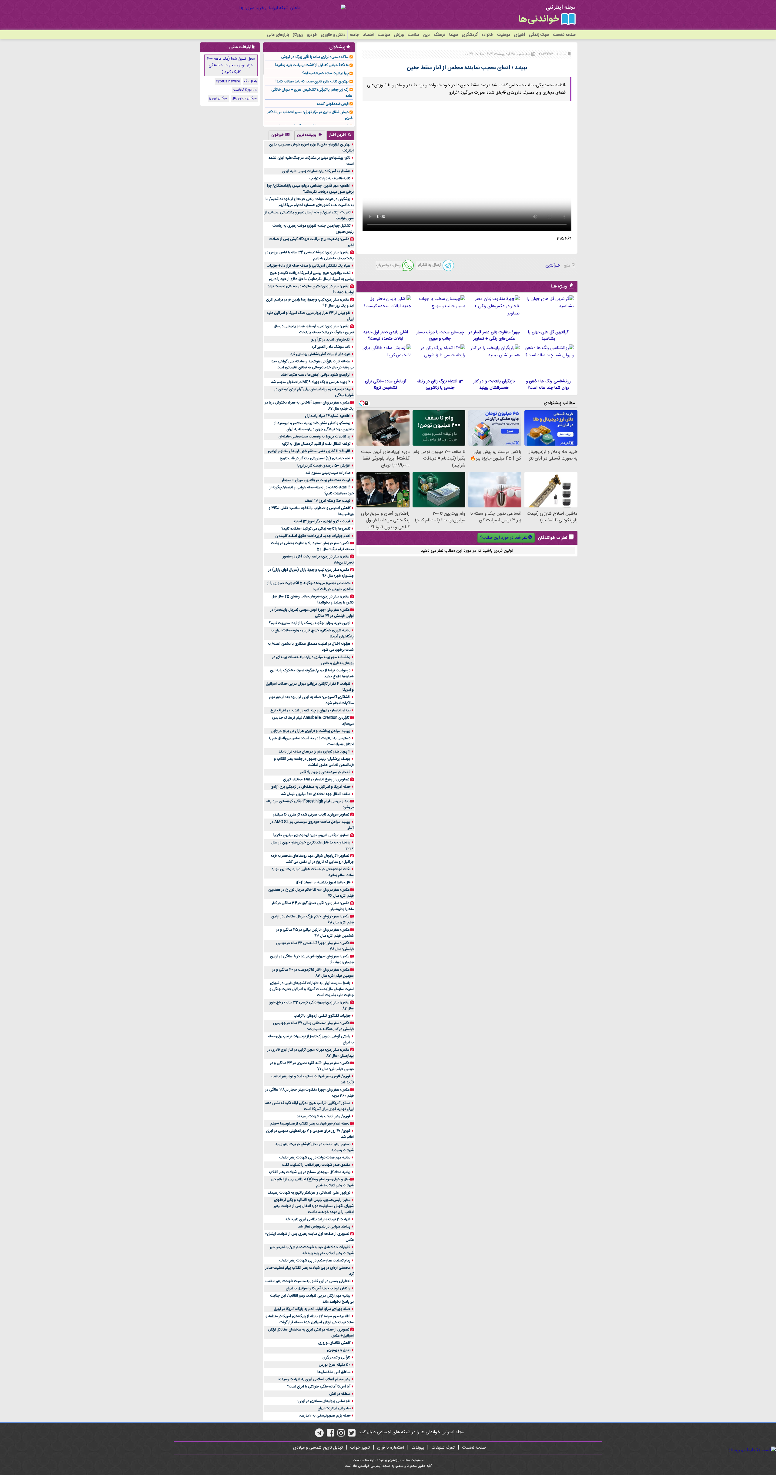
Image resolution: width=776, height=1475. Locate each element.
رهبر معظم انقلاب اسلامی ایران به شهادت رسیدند (314, 1379)
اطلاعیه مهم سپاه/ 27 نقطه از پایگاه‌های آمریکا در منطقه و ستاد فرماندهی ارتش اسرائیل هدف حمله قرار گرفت (310, 1319)
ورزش (399, 35)
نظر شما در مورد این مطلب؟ (503, 537)
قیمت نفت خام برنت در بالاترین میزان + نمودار (316, 480)
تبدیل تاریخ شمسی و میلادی (318, 1447)
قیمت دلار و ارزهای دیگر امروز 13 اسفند (321, 521)
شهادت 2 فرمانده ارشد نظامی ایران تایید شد (317, 1219)
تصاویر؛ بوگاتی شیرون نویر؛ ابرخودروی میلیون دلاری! (311, 835)
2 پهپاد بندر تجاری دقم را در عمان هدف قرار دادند (314, 752)
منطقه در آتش (339, 1394)
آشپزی (519, 35)
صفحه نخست (564, 35)
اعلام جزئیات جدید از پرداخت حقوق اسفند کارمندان (312, 536)
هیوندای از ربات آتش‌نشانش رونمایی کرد (320, 354)
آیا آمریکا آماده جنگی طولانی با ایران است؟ (318, 1387)
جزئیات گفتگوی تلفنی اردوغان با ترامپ (322, 1016)
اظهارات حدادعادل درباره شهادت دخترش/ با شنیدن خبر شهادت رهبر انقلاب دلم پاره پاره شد (312, 1250)
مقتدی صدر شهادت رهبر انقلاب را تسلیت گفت (316, 1165)
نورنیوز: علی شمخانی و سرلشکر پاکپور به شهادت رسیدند (309, 1193)
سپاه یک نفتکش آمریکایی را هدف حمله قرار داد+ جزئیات (308, 266)
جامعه (354, 35)
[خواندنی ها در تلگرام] (319, 1435)
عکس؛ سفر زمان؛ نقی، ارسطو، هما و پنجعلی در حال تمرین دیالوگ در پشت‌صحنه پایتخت (314, 329)
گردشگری (470, 35)
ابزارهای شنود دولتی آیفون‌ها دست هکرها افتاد (315, 375)
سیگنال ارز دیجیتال (244, 98)
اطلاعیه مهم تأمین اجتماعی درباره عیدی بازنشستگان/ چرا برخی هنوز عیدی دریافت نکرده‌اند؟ (310, 189)
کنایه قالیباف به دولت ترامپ (329, 178)
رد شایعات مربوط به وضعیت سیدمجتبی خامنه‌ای (314, 437)
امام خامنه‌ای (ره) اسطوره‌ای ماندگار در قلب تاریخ (315, 458)
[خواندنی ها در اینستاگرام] (341, 1435)
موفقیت (503, 35)
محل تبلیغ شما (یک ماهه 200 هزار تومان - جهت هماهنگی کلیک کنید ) (231, 65)
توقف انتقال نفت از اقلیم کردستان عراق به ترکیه (316, 444)
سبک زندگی (539, 35)
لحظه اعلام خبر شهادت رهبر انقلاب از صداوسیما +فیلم (310, 1124)
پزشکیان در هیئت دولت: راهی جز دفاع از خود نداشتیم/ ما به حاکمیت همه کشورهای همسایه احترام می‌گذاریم (310, 202)
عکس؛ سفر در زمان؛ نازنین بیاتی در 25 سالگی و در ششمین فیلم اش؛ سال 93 (315, 933)
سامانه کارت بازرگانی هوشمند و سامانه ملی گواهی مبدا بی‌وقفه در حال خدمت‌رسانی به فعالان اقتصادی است (312, 364)
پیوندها (417, 1447)
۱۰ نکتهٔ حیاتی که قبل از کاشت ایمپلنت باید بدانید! (312, 65)
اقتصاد (368, 35)
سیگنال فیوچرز (218, 98)
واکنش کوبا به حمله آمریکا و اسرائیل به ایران (318, 1288)
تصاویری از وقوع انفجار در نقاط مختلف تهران (316, 779)
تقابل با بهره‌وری (338, 1350)
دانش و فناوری (333, 35)
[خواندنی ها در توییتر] (352, 1435)
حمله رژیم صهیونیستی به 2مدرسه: (324, 1416)
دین (426, 35)
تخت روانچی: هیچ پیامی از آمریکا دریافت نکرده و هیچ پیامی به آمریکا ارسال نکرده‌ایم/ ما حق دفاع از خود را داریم (311, 276)
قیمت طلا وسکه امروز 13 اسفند (327, 501)
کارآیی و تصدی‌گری (336, 1357)
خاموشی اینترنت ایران (334, 1408)
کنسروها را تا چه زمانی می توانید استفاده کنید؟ (315, 529)
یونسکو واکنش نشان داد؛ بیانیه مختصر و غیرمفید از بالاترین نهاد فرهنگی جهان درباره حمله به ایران (314, 426)
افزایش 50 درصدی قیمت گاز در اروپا (323, 466)
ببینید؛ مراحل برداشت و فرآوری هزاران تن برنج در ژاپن (310, 731)
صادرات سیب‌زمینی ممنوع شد (328, 473)
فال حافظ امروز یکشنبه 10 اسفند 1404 (323, 882)
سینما (453, 35)
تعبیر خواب (360, 1447)
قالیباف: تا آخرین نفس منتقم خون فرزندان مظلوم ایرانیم (309, 451)
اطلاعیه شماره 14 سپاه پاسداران (327, 416)
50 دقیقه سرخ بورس (334, 1365)
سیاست (384, 35)
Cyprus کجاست (245, 90)
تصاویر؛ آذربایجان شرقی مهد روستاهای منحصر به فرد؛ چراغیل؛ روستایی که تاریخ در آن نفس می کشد (312, 859)
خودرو (312, 35)
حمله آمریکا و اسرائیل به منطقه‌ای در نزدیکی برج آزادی (310, 787)
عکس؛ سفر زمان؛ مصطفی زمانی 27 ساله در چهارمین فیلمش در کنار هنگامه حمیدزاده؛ (313, 1026)
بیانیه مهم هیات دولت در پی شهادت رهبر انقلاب (314, 1157)
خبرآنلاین (552, 265)
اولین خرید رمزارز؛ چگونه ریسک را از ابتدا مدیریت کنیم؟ (309, 623)
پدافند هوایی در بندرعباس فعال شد (324, 1227)
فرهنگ (439, 35)
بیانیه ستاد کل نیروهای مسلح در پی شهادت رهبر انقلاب (309, 1172)
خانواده (487, 35)
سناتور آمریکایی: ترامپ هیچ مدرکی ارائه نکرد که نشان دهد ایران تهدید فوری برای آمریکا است (309, 1106)
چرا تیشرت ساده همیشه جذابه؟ (325, 73)
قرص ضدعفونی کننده (333, 104)
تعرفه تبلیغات (443, 1447)
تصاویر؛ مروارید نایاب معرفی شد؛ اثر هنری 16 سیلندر (311, 815)
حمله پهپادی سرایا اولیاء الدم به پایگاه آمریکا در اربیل (312, 1309)
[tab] (340, 135)
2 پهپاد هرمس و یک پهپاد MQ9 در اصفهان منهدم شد (310, 382)
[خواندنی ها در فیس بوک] (330, 1435)
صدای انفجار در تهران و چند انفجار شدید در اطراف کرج (310, 710)
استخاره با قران (390, 1447)
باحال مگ (250, 81)
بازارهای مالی (278, 35)
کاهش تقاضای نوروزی (334, 1343)
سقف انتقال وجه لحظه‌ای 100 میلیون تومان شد (315, 794)
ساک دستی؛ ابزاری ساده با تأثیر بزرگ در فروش (315, 57)
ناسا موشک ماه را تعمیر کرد (331, 347)
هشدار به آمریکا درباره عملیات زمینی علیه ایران (316, 171)
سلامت (413, 35)
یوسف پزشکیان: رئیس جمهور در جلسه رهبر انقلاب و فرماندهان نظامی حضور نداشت (314, 762)
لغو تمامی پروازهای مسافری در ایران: (323, 1401)
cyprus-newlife (228, 81)
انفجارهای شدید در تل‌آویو (330, 340)
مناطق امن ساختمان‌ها (333, 1372)
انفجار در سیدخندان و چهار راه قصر (325, 772)
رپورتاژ (298, 35)
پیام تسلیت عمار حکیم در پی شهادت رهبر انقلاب (314, 1260)
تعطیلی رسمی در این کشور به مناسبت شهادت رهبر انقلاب (307, 1281)
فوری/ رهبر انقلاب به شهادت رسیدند (323, 1116)
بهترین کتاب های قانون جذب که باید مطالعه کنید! (312, 81)
